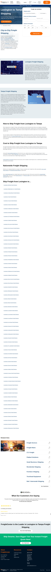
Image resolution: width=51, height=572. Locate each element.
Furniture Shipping (33, 471)
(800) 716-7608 (29, 552)
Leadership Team (3, 556)
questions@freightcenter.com (31, 565)
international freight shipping (15, 170)
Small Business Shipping (35, 462)
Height (32, 25)
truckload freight (6, 39)
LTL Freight (30, 452)
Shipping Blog (16, 554)
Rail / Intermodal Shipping (35, 481)
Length (25, 25)
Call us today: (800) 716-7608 (25, 5)
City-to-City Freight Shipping (25, 530)
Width (28, 25)
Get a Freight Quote (6, 21)
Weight (42, 25)
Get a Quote (47, 2)
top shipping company (8, 47)
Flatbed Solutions (32, 457)
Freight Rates (31, 447)
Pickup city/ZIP (26, 18)
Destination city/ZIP (40, 18)
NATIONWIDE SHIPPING (7, 25)
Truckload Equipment (34, 476)
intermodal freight (8, 38)
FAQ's (15, 555)
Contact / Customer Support (5, 559)
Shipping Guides (16, 557)
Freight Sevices (32, 443)
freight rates (7, 43)
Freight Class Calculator (18, 552)
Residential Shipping (34, 467)
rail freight (12, 39)
